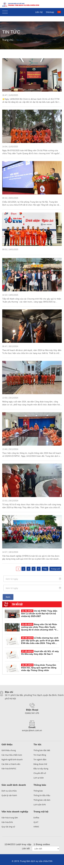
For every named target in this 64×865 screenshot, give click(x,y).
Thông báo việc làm (41, 800)
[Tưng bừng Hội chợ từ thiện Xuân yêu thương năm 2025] (32, 274)
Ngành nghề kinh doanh (12, 759)
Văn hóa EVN (7, 822)
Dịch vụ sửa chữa (8, 790)
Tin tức (37, 744)
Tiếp (45, 568)
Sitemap (50, 12)
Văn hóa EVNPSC (8, 768)
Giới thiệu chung (8, 750)
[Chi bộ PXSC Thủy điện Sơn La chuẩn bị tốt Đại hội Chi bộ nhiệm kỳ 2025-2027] (32, 75)
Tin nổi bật (17, 604)
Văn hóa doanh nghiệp (14, 811)
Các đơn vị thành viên (10, 764)
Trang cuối (55, 568)
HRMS (36, 826)
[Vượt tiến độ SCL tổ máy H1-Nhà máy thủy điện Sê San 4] (12, 654)
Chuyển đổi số (39, 773)
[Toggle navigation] (5, 11)
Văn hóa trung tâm (9, 817)
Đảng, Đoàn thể (40, 764)
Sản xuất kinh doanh (13, 784)
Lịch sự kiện (38, 777)
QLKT (35, 822)
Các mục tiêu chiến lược (11, 755)
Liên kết (26, 848)
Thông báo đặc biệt (41, 750)
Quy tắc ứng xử (8, 826)
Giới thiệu (7, 744)
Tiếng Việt (59, 13)
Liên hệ (39, 12)
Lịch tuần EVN (39, 804)
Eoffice (36, 817)
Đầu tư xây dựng (40, 768)
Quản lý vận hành (9, 795)
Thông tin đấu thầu (41, 795)
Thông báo (39, 784)
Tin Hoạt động (39, 755)
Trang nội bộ (40, 811)
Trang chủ (7, 39)
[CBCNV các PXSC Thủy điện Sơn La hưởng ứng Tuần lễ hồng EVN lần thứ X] (32, 229)
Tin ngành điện (39, 759)
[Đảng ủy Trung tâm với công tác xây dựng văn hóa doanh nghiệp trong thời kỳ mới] (32, 531)
